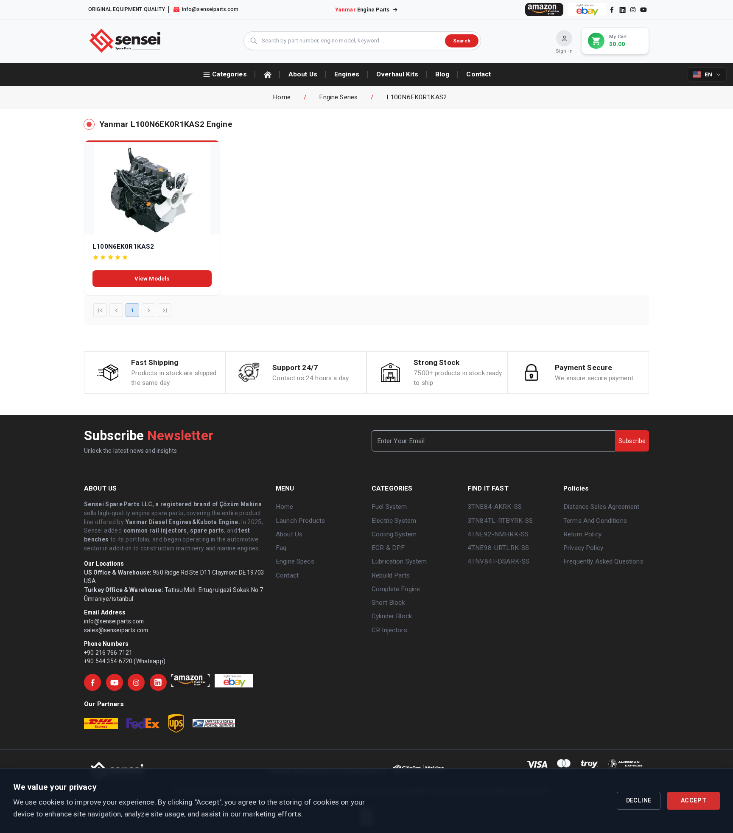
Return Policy (582, 534)
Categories (229, 74)
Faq (281, 548)
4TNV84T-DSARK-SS (498, 561)
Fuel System (389, 506)
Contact (287, 575)
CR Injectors (389, 630)
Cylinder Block (392, 616)
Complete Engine (396, 589)
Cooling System (394, 534)
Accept (693, 800)
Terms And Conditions (595, 520)
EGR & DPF (388, 548)
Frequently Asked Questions (603, 561)
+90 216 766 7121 (108, 652)
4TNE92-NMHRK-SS (498, 534)
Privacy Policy (583, 548)
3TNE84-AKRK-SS (494, 506)
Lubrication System (399, 561)
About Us (289, 534)
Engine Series (338, 97)
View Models (152, 278)
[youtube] (643, 9)
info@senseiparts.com (114, 621)
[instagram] (633, 9)
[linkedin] (622, 9)
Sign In (564, 51)
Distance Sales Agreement (601, 506)
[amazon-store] (544, 9)
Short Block (388, 602)
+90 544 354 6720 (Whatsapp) (124, 661)
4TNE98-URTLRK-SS (498, 548)
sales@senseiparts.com (116, 630)
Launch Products (300, 520)
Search (461, 40)
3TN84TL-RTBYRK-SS (500, 520)
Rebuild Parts (391, 575)
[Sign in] (564, 38)
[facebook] (612, 9)
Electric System (394, 520)
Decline (639, 800)
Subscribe (632, 441)
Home (282, 97)
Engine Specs (295, 561)
